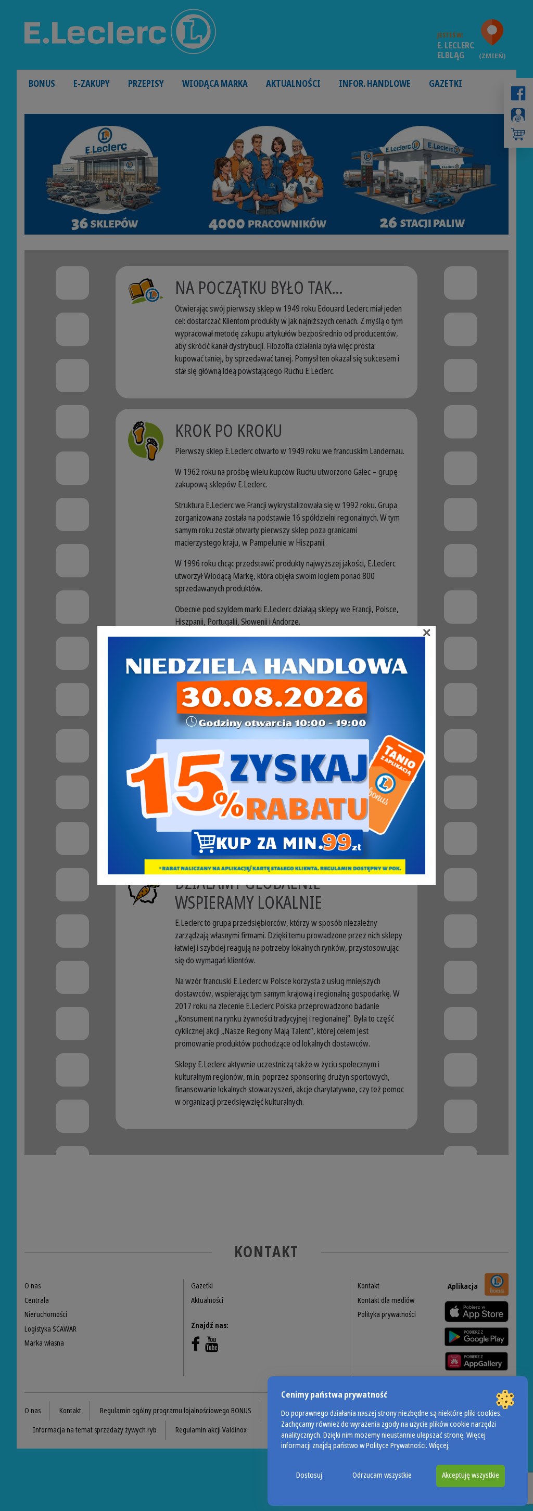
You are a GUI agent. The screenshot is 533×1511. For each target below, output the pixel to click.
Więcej (438, 1445)
